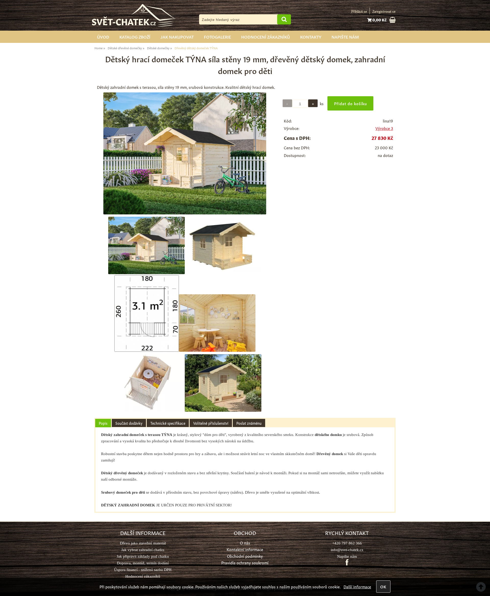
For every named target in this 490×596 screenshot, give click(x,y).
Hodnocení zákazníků (265, 36)
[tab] (103, 423)
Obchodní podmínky (245, 555)
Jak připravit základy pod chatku (143, 556)
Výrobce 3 (384, 128)
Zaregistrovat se (384, 11)
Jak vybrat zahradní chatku (142, 550)
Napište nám (345, 36)
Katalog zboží (134, 36)
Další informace (357, 586)
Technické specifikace (167, 422)
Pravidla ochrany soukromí (244, 562)
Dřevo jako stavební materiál (143, 543)
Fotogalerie (217, 36)
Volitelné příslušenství (210, 422)
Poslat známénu (249, 422)
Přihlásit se (359, 11)
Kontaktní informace (245, 549)
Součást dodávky (128, 422)
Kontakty (310, 36)
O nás (245, 542)
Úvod (103, 36)
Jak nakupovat (177, 36)
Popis (103, 422)
